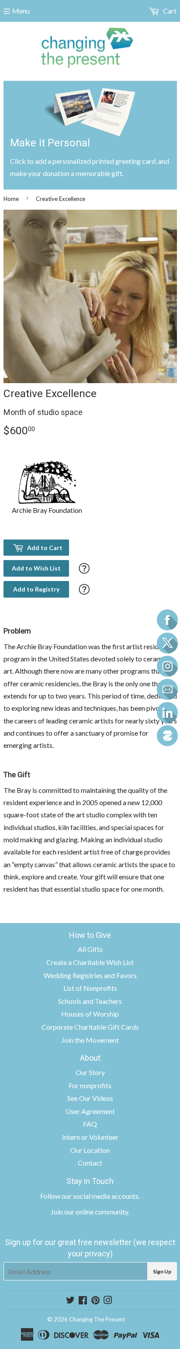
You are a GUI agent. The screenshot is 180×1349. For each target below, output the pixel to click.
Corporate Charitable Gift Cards (90, 1027)
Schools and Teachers (90, 1001)
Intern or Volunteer (90, 1137)
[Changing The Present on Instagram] (108, 1301)
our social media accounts (100, 1196)
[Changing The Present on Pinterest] (95, 1301)
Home (11, 198)
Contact (90, 1163)
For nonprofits (90, 1085)
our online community (96, 1211)
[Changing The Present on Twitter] (70, 1301)
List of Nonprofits (90, 988)
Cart (169, 11)
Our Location (90, 1150)
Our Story (90, 1072)
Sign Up (162, 1271)
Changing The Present (97, 1319)
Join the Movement (90, 1040)
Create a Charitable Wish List (90, 962)
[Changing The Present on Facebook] (82, 1301)
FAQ (90, 1124)
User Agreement (90, 1111)
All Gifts (90, 949)
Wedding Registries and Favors (90, 975)
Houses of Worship (90, 1014)
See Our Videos (90, 1098)
